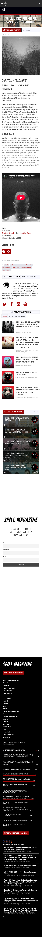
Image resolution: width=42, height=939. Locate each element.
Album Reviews (7, 691)
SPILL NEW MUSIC (29, 276)
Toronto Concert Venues (10, 716)
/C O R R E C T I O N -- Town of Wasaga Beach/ (20, 873)
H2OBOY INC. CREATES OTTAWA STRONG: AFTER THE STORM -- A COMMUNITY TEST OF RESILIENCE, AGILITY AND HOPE (20, 857)
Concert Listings (8, 714)
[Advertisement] (21, 496)
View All (35, 411)
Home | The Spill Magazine (11, 680)
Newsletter (6, 683)
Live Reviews (7, 698)
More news (6, 917)
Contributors (7, 727)
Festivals (5, 701)
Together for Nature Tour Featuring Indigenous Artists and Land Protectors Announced (20, 891)
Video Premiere (15, 260)
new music (16, 267)
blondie (7, 265)
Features (5, 696)
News (4, 706)
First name (6, 543)
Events (5, 709)
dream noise (19, 265)
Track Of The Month (9, 688)
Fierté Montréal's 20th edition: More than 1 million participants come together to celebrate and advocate (21, 900)
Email (4, 556)
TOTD (4, 729)
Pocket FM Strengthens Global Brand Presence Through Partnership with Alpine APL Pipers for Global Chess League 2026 (20, 882)
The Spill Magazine (19, 742)
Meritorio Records (8, 233)
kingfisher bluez (28, 265)
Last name (6, 550)
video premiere (6, 270)
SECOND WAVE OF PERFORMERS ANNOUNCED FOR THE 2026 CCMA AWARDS (20, 848)
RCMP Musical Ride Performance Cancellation (20, 865)
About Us (5, 719)
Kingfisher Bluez (25, 233)
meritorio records (6, 267)
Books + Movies (7, 693)
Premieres (6, 685)
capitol (12, 265)
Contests (5, 721)
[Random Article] (5, 34)
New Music (7, 260)
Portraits (5, 703)
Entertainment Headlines (11, 711)
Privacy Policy (7, 732)
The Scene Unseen (8, 734)
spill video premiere (26, 267)
